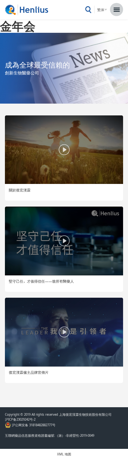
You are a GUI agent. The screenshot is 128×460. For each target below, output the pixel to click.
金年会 (17, 26)
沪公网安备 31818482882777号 (33, 425)
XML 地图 (64, 454)
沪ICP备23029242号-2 (21, 419)
